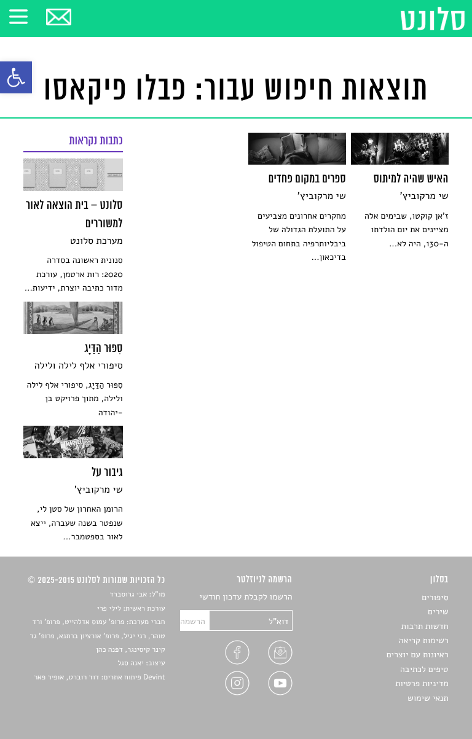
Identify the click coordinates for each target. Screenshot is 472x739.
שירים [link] (438, 611)
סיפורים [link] (435, 597)
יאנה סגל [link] (130, 663)
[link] (16, 77)
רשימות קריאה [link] (424, 640)
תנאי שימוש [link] (428, 698)
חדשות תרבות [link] (425, 626)
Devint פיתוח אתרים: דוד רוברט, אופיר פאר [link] (99, 677)
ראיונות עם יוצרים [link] (418, 654)
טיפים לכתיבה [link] (424, 669)
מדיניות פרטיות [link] (421, 683)
